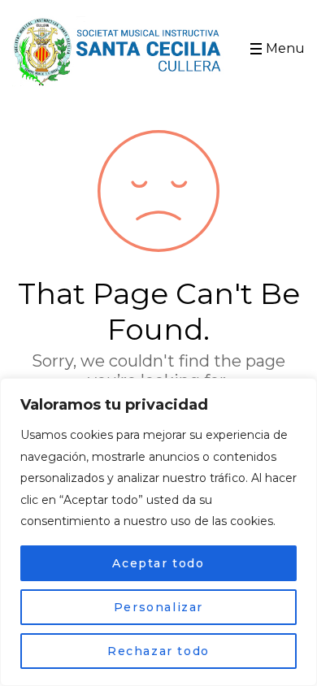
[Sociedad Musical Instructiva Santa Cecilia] (119, 51)
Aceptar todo (158, 563)
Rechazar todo (158, 651)
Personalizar (158, 607)
